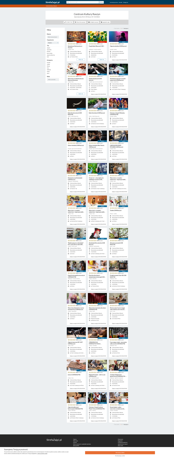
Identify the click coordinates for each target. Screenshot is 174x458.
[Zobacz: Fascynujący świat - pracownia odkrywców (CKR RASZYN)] (118, 332)
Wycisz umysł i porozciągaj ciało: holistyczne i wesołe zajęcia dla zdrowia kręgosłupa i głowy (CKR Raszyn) (117, 308)
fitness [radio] (48, 66)
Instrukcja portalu (114, 2)
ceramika (95, 345)
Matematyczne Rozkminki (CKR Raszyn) (75, 178)
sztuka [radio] (48, 64)
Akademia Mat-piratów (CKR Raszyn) (97, 243)
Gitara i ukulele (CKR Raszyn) (76, 145)
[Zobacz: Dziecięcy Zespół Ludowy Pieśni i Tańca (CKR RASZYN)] (97, 397)
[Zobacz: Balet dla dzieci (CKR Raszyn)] (97, 103)
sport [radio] (48, 73)
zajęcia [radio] (48, 47)
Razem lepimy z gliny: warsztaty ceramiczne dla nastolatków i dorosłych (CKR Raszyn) (118, 408)
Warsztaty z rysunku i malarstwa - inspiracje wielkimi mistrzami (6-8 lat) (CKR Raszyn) (76, 211)
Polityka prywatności (122, 442)
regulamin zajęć (106, 22)
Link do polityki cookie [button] (42, 453)
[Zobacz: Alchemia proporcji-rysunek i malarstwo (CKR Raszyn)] (118, 69)
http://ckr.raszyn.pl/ (81, 22)
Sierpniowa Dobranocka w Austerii (75, 46)
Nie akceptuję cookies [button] (120, 455)
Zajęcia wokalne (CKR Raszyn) (118, 46)
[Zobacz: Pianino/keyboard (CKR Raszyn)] (97, 69)
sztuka (69, 81)
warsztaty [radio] (49, 49)
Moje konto (120, 439)
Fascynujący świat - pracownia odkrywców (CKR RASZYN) (118, 343)
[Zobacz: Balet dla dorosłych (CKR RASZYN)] (76, 103)
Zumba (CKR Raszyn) (115, 210)
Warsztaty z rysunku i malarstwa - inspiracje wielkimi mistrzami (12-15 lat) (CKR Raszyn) (118, 178)
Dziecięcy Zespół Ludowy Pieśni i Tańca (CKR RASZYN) (97, 407)
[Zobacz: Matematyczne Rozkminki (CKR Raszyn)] (76, 168)
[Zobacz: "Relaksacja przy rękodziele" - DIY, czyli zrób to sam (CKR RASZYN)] (76, 233)
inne (73, 49)
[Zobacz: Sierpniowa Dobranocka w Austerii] (76, 36)
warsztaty (81, 41)
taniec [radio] (48, 71)
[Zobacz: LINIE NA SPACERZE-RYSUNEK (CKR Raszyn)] (118, 135)
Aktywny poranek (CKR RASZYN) (116, 243)
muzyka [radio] (48, 62)
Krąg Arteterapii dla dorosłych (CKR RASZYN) (76, 276)
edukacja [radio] (49, 69)
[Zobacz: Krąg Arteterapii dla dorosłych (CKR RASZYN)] (76, 265)
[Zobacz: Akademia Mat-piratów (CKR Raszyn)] (97, 233)
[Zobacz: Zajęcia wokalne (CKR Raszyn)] (118, 36)
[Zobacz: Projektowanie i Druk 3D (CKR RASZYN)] (118, 265)
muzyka (69, 49)
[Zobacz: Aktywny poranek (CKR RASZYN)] (118, 233)
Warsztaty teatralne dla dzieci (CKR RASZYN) (97, 308)
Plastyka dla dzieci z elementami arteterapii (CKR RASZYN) (97, 276)
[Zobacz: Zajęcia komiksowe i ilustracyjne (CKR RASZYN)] (76, 397)
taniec (69, 116)
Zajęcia (75, 439)
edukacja (91, 49)
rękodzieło (74, 311)
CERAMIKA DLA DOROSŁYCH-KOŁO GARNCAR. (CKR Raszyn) (96, 343)
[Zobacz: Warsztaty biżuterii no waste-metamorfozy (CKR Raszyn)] (76, 298)
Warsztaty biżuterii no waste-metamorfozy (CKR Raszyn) (76, 308)
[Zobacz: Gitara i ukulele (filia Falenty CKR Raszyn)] (97, 135)
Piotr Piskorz (94, 89)
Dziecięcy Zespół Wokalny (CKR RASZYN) (117, 113)
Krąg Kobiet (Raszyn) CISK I (96, 46)
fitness (111, 213)
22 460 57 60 (69, 22)
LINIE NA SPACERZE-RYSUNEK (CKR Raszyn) (116, 146)
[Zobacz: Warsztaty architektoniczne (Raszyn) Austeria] (76, 69)
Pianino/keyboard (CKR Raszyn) (95, 79)
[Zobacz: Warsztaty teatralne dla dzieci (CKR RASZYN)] (97, 298)
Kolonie (75, 442)
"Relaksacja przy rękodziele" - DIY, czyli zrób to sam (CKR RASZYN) (76, 243)
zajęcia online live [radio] (51, 55)
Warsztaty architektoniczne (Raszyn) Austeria (76, 79)
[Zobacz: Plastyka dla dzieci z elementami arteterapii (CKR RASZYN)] (97, 265)
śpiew (115, 49)
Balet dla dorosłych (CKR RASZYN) (75, 113)
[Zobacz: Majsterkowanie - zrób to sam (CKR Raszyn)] (97, 365)
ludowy (94, 410)
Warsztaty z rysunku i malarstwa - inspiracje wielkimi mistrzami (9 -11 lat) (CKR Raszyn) (97, 211)
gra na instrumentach (98, 81)
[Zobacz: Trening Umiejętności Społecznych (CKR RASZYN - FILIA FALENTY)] (118, 365)
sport (111, 246)
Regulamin (120, 440)
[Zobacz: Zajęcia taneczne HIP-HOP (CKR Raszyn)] (76, 332)
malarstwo (116, 81)
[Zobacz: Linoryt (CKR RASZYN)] (76, 365)
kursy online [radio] (49, 53)
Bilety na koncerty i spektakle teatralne (82, 444)
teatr (94, 311)
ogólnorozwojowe (119, 378)
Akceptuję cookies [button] (120, 452)
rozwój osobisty (97, 49)
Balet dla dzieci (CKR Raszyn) (97, 113)
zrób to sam (74, 246)
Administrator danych (123, 444)
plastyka (94, 278)
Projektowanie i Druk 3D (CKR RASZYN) (118, 276)
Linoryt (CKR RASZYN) (74, 374)
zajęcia (123, 41)
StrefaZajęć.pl (53, 2)
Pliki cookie (120, 445)
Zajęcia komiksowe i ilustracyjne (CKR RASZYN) (75, 407)
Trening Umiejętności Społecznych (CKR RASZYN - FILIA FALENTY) (118, 375)
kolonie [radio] (48, 51)
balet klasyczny (74, 116)
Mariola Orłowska (95, 318)
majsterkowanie (95, 378)
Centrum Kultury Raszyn (75, 51)
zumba (115, 213)
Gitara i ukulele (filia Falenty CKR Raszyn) (96, 146)
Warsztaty (75, 440)
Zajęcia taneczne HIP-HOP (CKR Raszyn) (75, 343)
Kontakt (120, 2)
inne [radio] (48, 56)
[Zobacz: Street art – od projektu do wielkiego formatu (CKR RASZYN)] (97, 168)
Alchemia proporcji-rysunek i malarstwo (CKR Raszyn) (118, 79)
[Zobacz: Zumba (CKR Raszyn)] (118, 201)
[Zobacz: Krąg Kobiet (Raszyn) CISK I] (97, 36)
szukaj (101, 2)
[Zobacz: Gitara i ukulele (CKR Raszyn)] (76, 135)
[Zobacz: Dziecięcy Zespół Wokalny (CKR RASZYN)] (118, 103)
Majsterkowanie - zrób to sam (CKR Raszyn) (97, 375)
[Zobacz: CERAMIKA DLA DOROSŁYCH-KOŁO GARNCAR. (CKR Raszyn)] (97, 332)
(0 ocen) (79, 43)
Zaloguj (125, 2)
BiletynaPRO (76, 445)
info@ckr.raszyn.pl (94, 22)
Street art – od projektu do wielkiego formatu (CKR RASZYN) (96, 178)
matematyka (75, 181)
